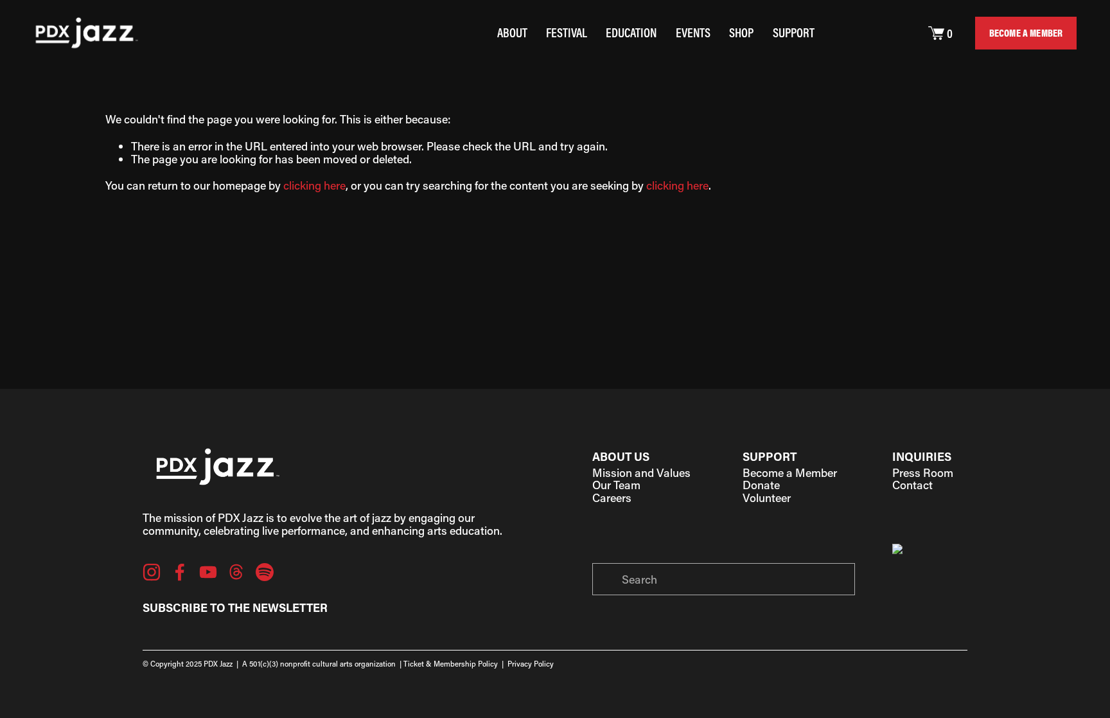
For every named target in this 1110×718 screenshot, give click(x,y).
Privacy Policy (530, 664)
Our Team (616, 485)
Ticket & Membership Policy (450, 664)
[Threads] (236, 572)
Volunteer (767, 498)
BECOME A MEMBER (1025, 32)
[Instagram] (152, 572)
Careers (611, 498)
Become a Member (790, 473)
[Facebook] (180, 572)
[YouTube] (208, 572)
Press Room (922, 473)
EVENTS (693, 32)
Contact (912, 485)
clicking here (314, 185)
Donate (761, 485)
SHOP (741, 32)
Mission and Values (641, 473)
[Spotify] (265, 572)
